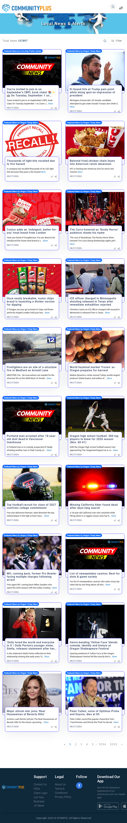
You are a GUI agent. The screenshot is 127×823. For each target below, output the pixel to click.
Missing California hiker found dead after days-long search (94, 506)
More (50, 103)
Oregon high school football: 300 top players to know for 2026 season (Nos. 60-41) (94, 439)
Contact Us (40, 784)
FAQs (37, 788)
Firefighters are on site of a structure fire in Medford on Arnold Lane (32, 369)
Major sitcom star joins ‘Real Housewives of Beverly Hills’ (26, 713)
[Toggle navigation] (121, 8)
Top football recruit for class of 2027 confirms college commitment (31, 506)
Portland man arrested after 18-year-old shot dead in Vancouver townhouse (31, 439)
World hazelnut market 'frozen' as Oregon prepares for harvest (92, 369)
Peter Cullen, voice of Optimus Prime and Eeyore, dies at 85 (94, 713)
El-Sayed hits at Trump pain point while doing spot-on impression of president (92, 92)
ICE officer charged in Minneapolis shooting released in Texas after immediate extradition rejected (93, 301)
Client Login (40, 793)
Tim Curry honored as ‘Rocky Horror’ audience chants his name (94, 231)
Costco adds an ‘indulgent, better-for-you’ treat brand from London (32, 231)
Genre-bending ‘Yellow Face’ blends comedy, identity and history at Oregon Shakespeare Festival (94, 645)
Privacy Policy (63, 797)
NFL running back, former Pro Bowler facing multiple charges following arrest (32, 576)
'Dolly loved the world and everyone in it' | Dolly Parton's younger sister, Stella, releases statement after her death (31, 645)
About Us (60, 784)
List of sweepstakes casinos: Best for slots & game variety (95, 575)
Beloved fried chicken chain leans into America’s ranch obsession (92, 162)
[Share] (55, 108)
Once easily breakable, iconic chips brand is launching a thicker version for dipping (31, 301)
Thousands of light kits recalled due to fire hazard (31, 162)
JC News (39, 805)
